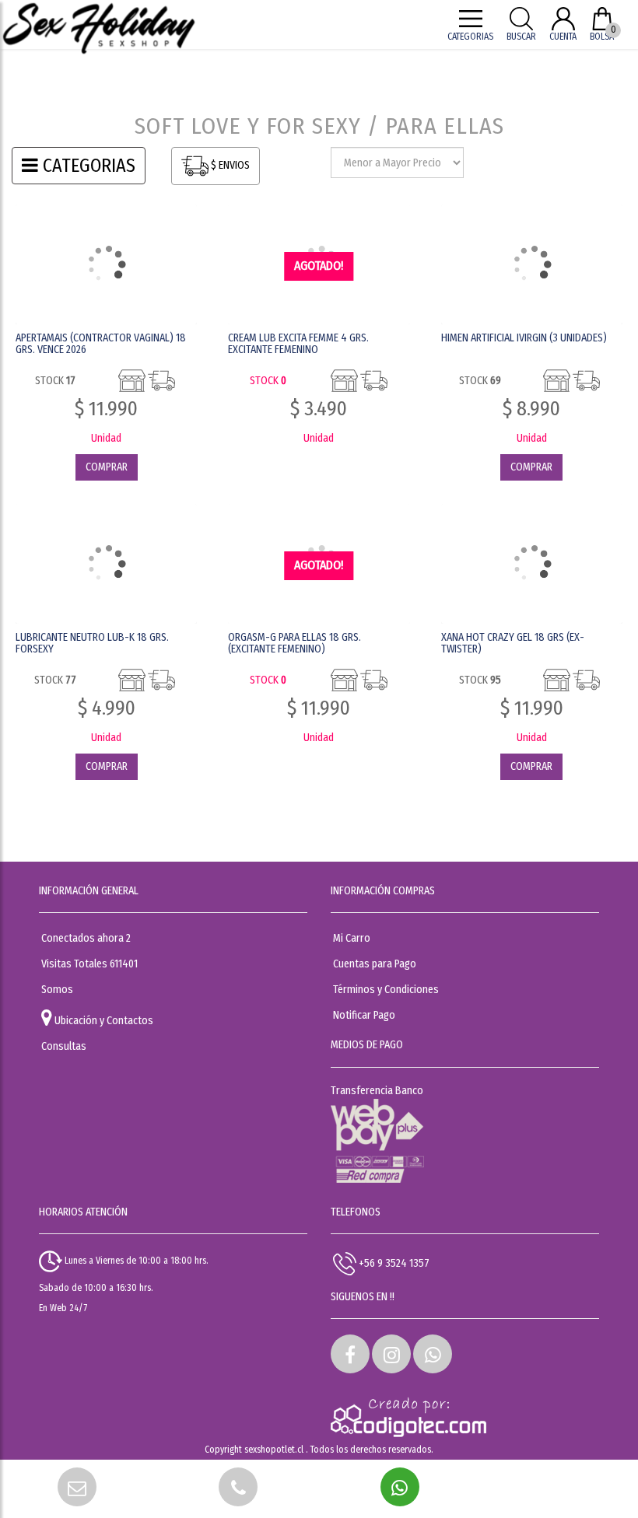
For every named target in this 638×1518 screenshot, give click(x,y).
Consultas (63, 1046)
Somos (57, 989)
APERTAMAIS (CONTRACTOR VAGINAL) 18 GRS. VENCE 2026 (101, 343)
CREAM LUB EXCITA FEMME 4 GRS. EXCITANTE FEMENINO (298, 343)
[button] (350, 1353)
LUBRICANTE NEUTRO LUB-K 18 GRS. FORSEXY (92, 643)
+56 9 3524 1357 (392, 1263)
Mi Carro (351, 938)
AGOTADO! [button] (318, 265)
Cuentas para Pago (374, 964)
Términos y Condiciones (386, 989)
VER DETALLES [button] (106, 265)
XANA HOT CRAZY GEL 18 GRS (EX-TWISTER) (512, 643)
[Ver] (318, 467)
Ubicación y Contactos (102, 1020)
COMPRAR (107, 467)
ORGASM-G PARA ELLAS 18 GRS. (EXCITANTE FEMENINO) (294, 643)
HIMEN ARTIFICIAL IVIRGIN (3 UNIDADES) (524, 338)
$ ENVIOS (229, 165)
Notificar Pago (364, 1015)
